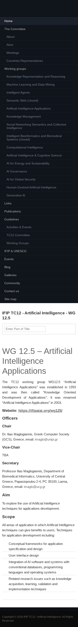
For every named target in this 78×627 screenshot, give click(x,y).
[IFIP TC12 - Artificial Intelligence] (10, 8)
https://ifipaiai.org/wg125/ (40, 410)
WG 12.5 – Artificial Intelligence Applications (37, 361)
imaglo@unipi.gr (46, 439)
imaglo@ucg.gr (34, 487)
